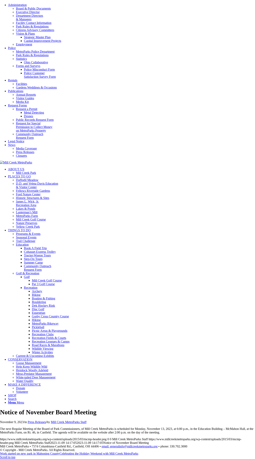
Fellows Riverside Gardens (33, 190)
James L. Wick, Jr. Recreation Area (27, 203)
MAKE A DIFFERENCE (24, 384)
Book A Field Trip (35, 248)
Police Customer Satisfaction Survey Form (40, 74)
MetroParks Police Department (35, 51)
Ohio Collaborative (36, 62)
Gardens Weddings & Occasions (36, 87)
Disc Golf (38, 309)
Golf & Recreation (27, 273)
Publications (15, 91)
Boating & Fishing (43, 298)
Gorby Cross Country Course (50, 316)
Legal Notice (16, 141)
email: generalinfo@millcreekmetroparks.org (130, 446)
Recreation (30, 287)
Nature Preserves (26, 223)
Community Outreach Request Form (29, 135)
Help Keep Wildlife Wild (31, 366)
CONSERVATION (20, 359)
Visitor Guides (25, 98)
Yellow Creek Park (28, 226)
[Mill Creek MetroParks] (16, 162)
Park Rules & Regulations (32, 26)
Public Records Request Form (35, 119)
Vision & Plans (25, 33)
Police (12, 48)
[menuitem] (131, 24)
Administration (17, 5)
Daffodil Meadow (27, 180)
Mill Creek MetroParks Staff (68, 422)
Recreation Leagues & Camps (51, 341)
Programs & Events (28, 233)
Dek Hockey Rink (43, 305)
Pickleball (38, 327)
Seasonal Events (26, 237)
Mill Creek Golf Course (31, 219)
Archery (37, 291)
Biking (36, 294)
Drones (28, 116)
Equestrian (38, 312)
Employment (24, 44)
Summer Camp (33, 262)
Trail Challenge (25, 241)
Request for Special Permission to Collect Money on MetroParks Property (34, 127)
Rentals (12, 80)
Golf (27, 277)
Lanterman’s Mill (26, 212)
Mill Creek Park (26, 172)
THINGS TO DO (19, 230)
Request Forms (17, 105)
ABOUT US (16, 169)
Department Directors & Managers (29, 17)
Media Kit (22, 101)
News (11, 145)
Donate (20, 388)
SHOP (12, 395)
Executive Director (28, 12)
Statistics (21, 58)
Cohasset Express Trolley (40, 251)
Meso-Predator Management (34, 373)
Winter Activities (42, 352)
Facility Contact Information (33, 23)
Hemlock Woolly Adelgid (32, 370)
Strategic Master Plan (37, 37)
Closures (21, 155)
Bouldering (39, 302)
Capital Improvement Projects (42, 40)
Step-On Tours (33, 259)
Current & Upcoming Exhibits (35, 356)
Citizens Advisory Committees (35, 30)
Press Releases (25, 152)
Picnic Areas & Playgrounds (49, 330)
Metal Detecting (34, 112)
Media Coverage (26, 148)
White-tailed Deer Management (35, 377)
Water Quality (24, 381)
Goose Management (28, 363)
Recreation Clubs (43, 334)
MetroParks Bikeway (45, 323)
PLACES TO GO (19, 176)
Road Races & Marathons (48, 345)
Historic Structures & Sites (32, 198)
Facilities (21, 84)
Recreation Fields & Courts (49, 338)
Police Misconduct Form (39, 69)
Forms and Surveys (28, 66)
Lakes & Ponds (25, 208)
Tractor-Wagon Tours (37, 255)
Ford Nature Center (28, 194)
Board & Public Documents (33, 8)
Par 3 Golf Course (43, 284)
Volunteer (22, 391)
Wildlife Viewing (42, 348)
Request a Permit (26, 109)
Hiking (36, 320)
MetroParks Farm (27, 216)
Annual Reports (26, 94)
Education (22, 244)
